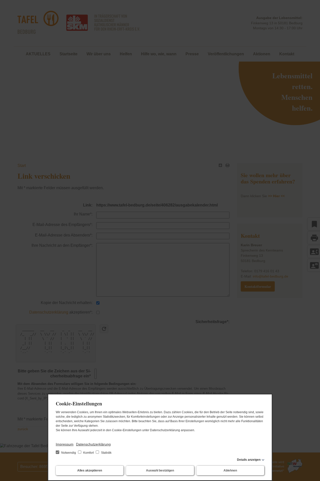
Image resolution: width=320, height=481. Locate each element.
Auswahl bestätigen (160, 470)
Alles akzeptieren (89, 470)
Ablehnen (230, 470)
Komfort (88, 452)
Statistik (106, 452)
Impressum (65, 444)
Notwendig (68, 452)
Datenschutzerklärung (93, 444)
